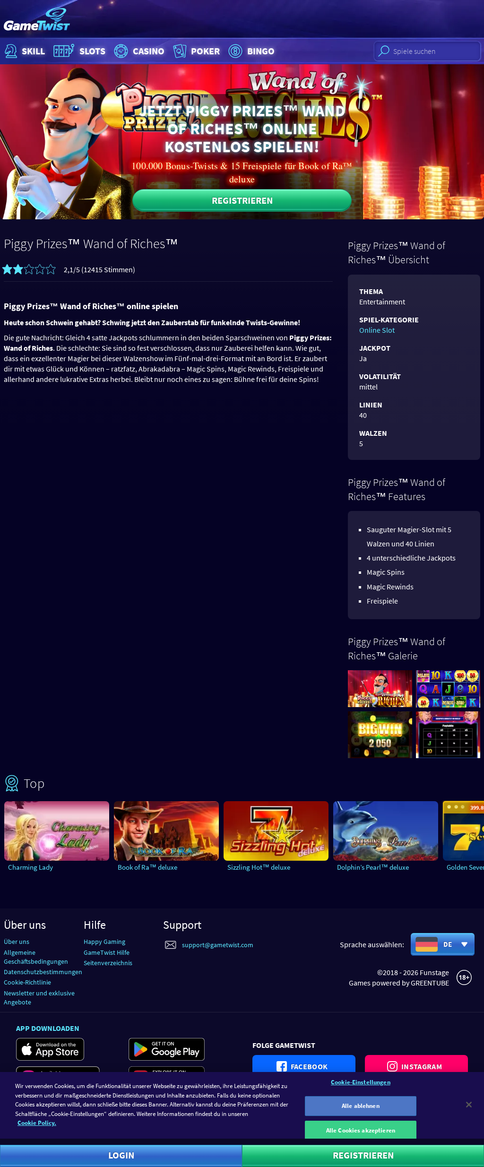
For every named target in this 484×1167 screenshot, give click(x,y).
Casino (148, 51)
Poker (205, 51)
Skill (33, 51)
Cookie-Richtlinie (27, 982)
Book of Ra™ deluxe (147, 867)
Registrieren (242, 200)
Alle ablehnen (361, 1106)
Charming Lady (30, 867)
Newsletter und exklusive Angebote (39, 997)
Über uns (16, 941)
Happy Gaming (104, 941)
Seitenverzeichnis (108, 963)
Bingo (261, 51)
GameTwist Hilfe (107, 952)
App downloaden (47, 1028)
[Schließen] (468, 1104)
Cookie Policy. (36, 1123)
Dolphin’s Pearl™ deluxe (373, 867)
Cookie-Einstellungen (360, 1082)
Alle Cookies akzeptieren (360, 1130)
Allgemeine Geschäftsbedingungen (36, 957)
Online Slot (377, 330)
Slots (92, 51)
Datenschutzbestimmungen (43, 972)
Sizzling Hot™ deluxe (258, 867)
